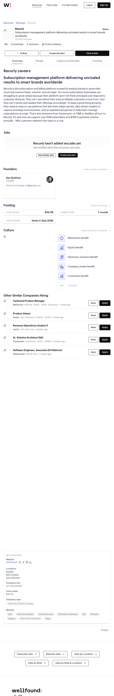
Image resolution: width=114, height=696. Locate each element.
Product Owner (22, 313)
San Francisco (13, 578)
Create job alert (57, 53)
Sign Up (104, 5)
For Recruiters (70, 5)
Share (106, 29)
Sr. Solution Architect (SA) (28, 337)
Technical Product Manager (29, 301)
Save (93, 303)
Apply (105, 303)
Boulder (10, 572)
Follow (23, 53)
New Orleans (12, 575)
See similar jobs (46, 155)
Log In (89, 5)
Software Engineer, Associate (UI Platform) (37, 350)
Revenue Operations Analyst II (30, 325)
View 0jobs (92, 53)
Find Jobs (52, 5)
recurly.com (12, 562)
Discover (37, 5)
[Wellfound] (7, 5)
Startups (20, 23)
